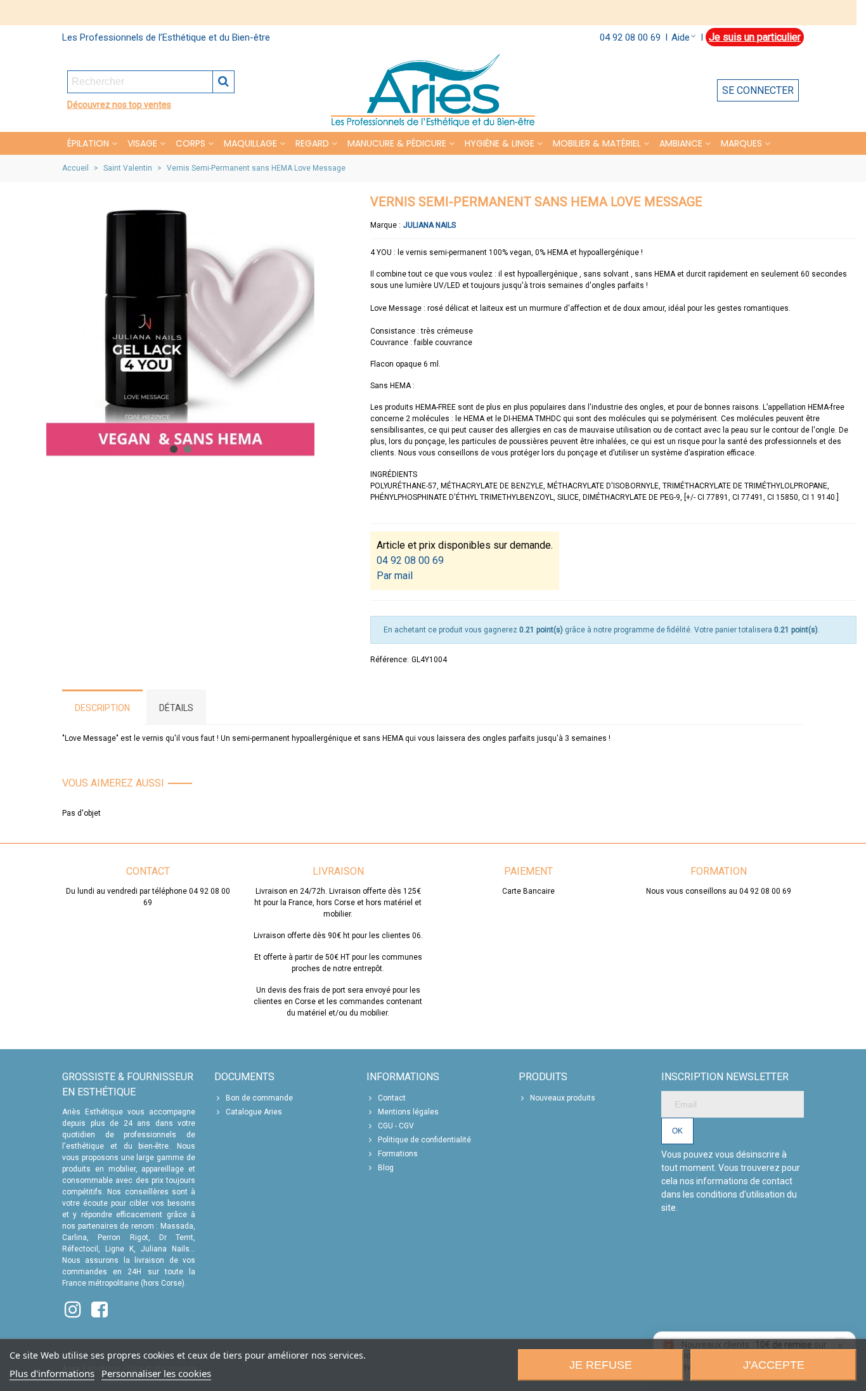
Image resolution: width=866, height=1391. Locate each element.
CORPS (190, 143)
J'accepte (774, 1365)
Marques (741, 143)
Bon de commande (259, 1098)
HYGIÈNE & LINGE (499, 143)
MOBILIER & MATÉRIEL (597, 143)
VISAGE (142, 143)
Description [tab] (102, 708)
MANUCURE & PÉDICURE (396, 143)
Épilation (88, 143)
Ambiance (680, 143)
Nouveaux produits (562, 1098)
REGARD (312, 143)
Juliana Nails (429, 225)
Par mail (395, 576)
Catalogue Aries (254, 1111)
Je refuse (600, 1365)
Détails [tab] (176, 708)
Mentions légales (408, 1111)
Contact (392, 1098)
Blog (386, 1167)
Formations (398, 1153)
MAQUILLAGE (250, 143)
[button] (174, 449)
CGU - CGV (396, 1125)
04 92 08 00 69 (630, 37)
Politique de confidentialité (424, 1139)
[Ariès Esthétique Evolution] (433, 90)
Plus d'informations (52, 1373)
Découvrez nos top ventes (119, 105)
